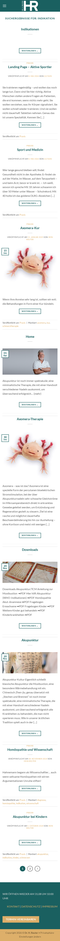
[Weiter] (37, 869)
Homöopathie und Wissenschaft (30, 749)
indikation (20, 803)
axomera (41, 322)
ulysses (48, 76)
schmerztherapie (10, 326)
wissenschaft (32, 803)
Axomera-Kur (30, 228)
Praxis (29, 63)
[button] (4, 6)
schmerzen (25, 857)
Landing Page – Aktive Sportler (30, 67)
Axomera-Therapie (30, 419)
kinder (16, 857)
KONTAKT (13, 906)
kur (48, 322)
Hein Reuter (30, 761)
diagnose (41, 800)
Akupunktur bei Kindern (30, 817)
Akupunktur (30, 640)
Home (30, 336)
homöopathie (8, 803)
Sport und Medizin (30, 150)
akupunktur (42, 854)
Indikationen (30, 29)
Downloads (30, 550)
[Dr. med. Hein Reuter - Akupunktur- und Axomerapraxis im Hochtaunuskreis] (30, 6)
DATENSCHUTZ (30, 906)
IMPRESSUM (50, 906)
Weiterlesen (30, 50)
